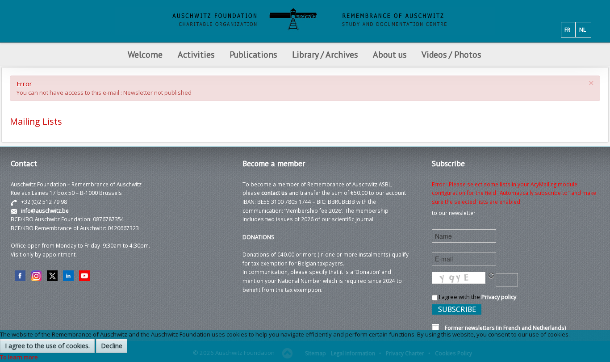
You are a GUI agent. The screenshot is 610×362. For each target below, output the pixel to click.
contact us (274, 192)
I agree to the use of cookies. (47, 345)
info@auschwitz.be (45, 210)
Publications (253, 54)
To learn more (19, 357)
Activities (196, 54)
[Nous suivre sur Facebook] (20, 275)
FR (567, 29)
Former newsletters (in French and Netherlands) (502, 327)
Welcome (145, 54)
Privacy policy (498, 297)
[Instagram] (36, 275)
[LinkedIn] (68, 275)
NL (582, 29)
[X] (52, 275)
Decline (111, 345)
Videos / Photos (451, 54)
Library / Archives (325, 54)
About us (389, 54)
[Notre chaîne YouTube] (84, 275)
